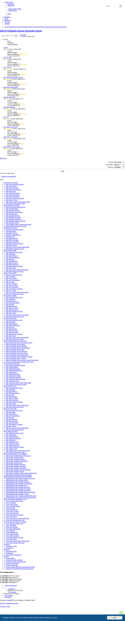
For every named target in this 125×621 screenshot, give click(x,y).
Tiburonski (22, 64)
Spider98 (8, 89)
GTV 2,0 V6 (7, 57)
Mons (21, 143)
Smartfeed (10, 4)
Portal (10, 27)
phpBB (9, 600)
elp (6, 49)
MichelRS (22, 54)
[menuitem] (10, 5)
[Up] (121, 613)
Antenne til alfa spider (11, 87)
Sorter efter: (110, 164)
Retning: (111, 167)
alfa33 (21, 133)
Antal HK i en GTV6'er (11, 137)
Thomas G (8, 138)
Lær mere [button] (54, 617)
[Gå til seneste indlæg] (26, 54)
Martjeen (8, 79)
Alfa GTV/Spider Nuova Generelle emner (21, 31)
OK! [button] (115, 617)
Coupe (7, 148)
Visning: (111, 162)
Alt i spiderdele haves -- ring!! (13, 77)
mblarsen (8, 109)
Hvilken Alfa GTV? (10, 97)
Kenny (7, 119)
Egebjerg (8, 129)
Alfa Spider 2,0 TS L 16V (12, 147)
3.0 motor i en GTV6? (10, 127)
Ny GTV (6, 117)
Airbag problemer (9, 107)
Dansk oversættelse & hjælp (9, 603)
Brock (7, 99)
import (6, 47)
